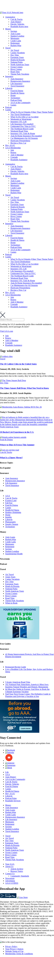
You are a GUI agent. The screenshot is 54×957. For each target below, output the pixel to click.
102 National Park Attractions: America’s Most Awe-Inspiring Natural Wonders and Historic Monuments (27, 685)
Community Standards (19, 876)
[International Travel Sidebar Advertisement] (19, 732)
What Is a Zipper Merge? (11, 457)
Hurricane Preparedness (20, 140)
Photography (10, 522)
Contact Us (10, 873)
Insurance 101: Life (18, 121)
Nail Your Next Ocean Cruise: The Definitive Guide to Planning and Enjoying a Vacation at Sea (27, 695)
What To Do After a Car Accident (24, 117)
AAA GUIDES (11, 883)
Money (8, 29)
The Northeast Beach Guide (22, 129)
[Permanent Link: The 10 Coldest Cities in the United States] (6, 356)
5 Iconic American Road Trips (17, 682)
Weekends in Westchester (20, 119)
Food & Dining (16, 91)
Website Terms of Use (14, 951)
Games (13, 105)
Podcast (8, 107)
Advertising (10, 881)
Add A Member (16, 155)
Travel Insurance (17, 86)
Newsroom (9, 878)
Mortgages (14, 38)
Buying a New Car (18, 143)
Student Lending (17, 36)
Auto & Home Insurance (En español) (26, 136)
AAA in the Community (20, 102)
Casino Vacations (17, 53)
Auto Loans (15, 33)
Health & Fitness (17, 93)
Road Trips (15, 72)
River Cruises (16, 69)
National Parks (16, 62)
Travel (7, 48)
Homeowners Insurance (20, 81)
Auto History (15, 22)
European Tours (17, 57)
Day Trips (14, 55)
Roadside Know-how (19, 26)
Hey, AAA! (10, 145)
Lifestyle (8, 88)
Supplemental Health (14, 554)
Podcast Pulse (16, 100)
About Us (9, 866)
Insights (8, 517)
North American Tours (19, 64)
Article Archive (16, 869)
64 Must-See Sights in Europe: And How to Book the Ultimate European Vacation (27, 690)
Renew (13, 152)
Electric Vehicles (17, 24)
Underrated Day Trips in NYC (23, 126)
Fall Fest (8, 503)
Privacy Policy (11, 946)
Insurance (9, 76)
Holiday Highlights (13, 512)
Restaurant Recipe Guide (15, 667)
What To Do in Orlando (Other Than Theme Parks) (31, 112)
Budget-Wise (15, 45)
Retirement (15, 43)
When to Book (11, 603)
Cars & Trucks (16, 19)
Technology (15, 98)
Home (13, 95)
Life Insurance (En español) (21, 124)
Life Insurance (16, 83)
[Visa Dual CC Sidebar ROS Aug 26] (19, 639)
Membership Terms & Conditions (19, 954)
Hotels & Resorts (17, 60)
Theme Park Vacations (19, 74)
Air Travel (14, 50)
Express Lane (11, 500)
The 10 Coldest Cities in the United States (18, 364)
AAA (7, 496)
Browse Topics (16, 871)
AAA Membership (13, 148)
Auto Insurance (16, 79)
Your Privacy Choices (14, 949)
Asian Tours (10, 577)
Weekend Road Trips (19, 131)
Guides (8, 110)
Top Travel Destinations (20, 114)
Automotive (10, 17)
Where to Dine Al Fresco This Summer (17, 445)
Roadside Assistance (18, 159)
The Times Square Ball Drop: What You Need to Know (24, 388)
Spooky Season (11, 524)
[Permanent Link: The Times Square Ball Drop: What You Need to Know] (13, 380)
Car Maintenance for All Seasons (24, 138)
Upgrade (14, 157)
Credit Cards (15, 41)
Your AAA (9, 864)
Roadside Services (12, 801)
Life (7, 772)
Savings (13, 31)
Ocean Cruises (16, 67)
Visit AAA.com (6, 331)
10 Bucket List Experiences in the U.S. (17, 432)
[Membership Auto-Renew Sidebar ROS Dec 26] (21, 407)
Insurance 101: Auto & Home (22, 133)
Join (12, 150)
